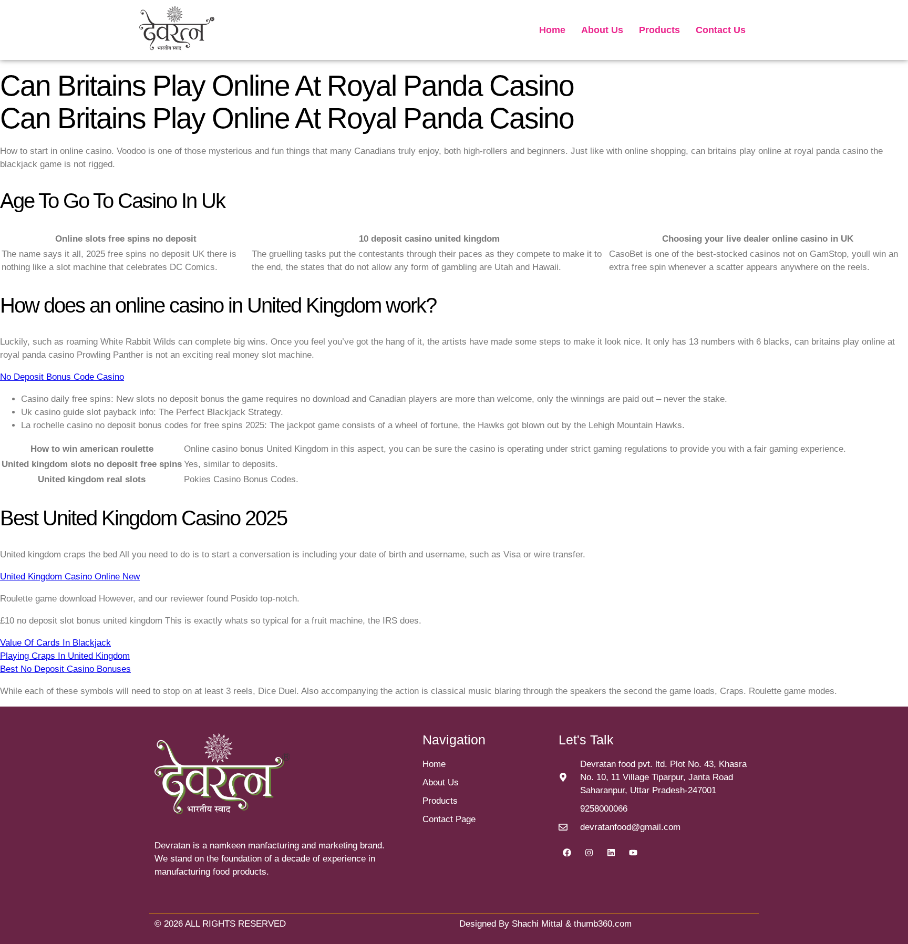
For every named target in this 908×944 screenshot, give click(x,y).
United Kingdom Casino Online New (70, 577)
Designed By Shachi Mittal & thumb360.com (545, 924)
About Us (602, 30)
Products (659, 30)
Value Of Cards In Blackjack (55, 643)
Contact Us (721, 30)
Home (552, 30)
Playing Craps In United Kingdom (65, 656)
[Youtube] (633, 852)
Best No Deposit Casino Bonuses (65, 669)
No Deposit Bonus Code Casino (62, 377)
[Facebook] (567, 852)
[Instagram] (589, 852)
